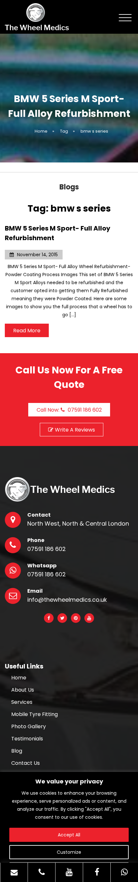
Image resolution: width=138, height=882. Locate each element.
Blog (16, 751)
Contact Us (25, 763)
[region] (69, 827)
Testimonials (27, 739)
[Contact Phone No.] (41, 872)
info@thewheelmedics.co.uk (67, 600)
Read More (26, 330)
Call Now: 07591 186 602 (69, 410)
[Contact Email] (14, 872)
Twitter (62, 618)
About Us (22, 690)
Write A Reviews (75, 429)
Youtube (89, 618)
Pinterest (76, 618)
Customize (69, 852)
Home (18, 678)
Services (21, 702)
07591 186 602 (46, 549)
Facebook (49, 618)
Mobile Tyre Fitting (34, 714)
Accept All (69, 835)
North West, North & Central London (78, 524)
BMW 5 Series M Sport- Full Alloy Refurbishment (57, 233)
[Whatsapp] (124, 872)
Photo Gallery (28, 726)
